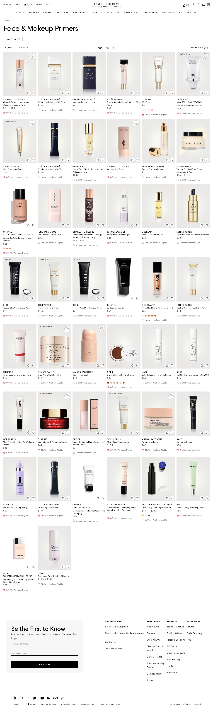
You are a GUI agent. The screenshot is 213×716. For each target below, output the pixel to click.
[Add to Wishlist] (33, 93)
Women (7, 5)
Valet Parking (173, 659)
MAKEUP (97, 13)
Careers (151, 633)
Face (8, 21)
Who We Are (153, 626)
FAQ (189, 640)
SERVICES (190, 13)
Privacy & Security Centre (155, 665)
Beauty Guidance (175, 626)
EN (184, 5)
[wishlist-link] (198, 4)
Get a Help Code (113, 648)
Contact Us (110, 642)
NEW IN (20, 13)
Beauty (28, 5)
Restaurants (172, 672)
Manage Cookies (88, 704)
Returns (190, 626)
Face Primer (11, 39)
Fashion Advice (174, 633)
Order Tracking (194, 633)
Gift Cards (172, 646)
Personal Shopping (176, 640)
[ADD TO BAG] (28, 93)
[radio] (100, 47)
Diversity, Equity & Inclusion (155, 648)
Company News (154, 674)
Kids (48, 5)
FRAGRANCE (80, 13)
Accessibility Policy (69, 704)
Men (17, 5)
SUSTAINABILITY (171, 13)
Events (170, 666)
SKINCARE (62, 13)
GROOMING (151, 13)
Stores (150, 680)
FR (188, 5)
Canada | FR (18, 704)
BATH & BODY (132, 13)
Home (39, 5)
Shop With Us (153, 640)
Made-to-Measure (176, 653)
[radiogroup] (106, 47)
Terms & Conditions (48, 704)
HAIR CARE (112, 13)
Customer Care (154, 657)
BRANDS (48, 13)
